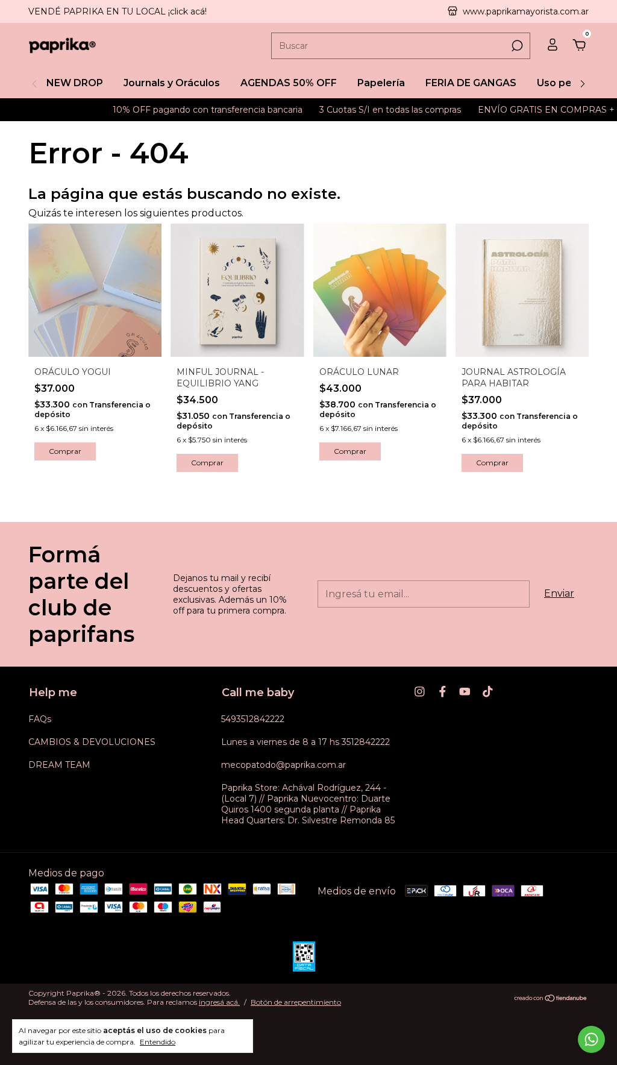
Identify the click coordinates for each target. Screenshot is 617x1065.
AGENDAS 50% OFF (288, 83)
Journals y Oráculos (172, 83)
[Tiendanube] (551, 999)
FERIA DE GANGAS (470, 83)
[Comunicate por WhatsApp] (591, 1039)
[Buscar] (516, 46)
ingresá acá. (219, 1002)
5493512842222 (252, 719)
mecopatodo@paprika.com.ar (283, 764)
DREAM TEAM (59, 764)
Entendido (157, 1041)
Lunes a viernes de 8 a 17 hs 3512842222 (305, 742)
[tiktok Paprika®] (487, 691)
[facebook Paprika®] (442, 691)
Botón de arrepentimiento (296, 1002)
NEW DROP (74, 83)
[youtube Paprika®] (465, 691)
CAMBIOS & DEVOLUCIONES (91, 742)
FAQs (39, 719)
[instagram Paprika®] (419, 691)
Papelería (381, 83)
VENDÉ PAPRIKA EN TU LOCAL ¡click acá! (117, 11)
